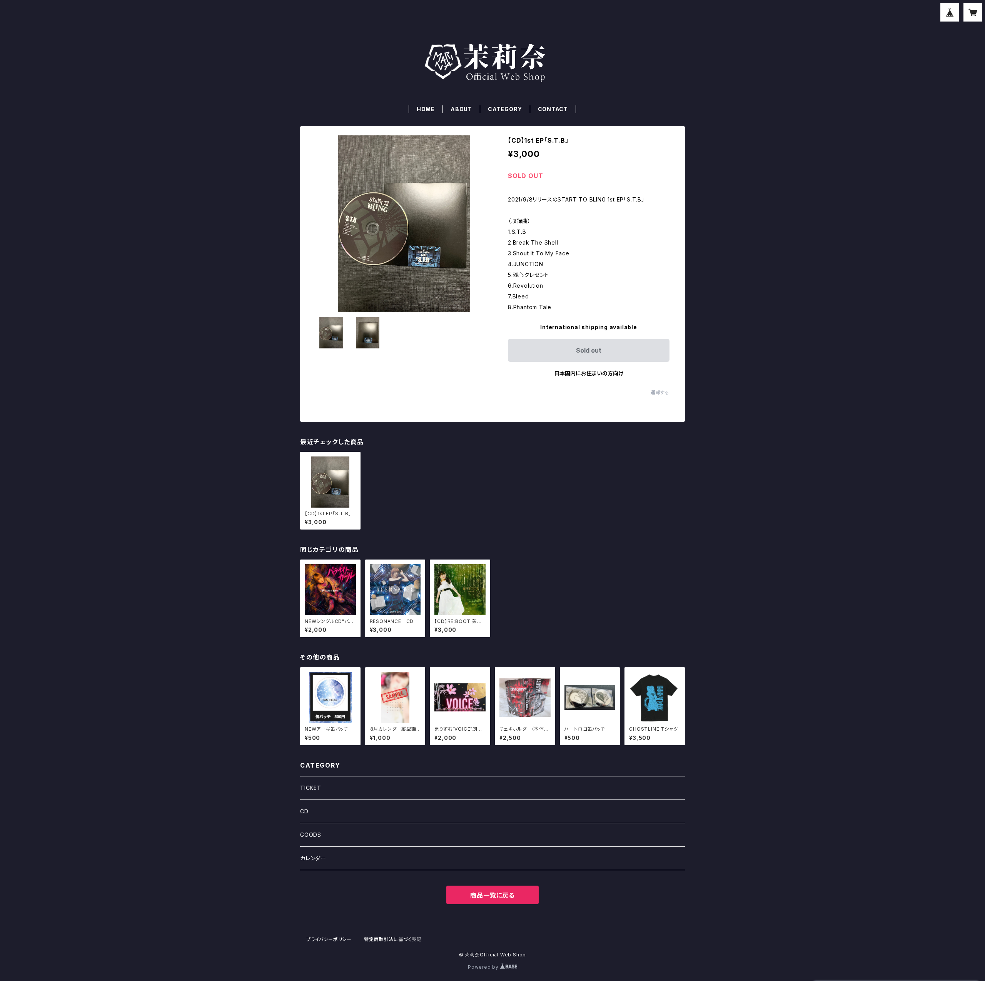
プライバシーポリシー (329, 939)
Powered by (484, 967)
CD (304, 811)
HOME (426, 109)
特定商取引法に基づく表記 (393, 939)
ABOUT (461, 109)
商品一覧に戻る (492, 895)
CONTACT (553, 109)
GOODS (310, 834)
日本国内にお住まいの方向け (588, 373)
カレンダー (313, 858)
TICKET (310, 787)
